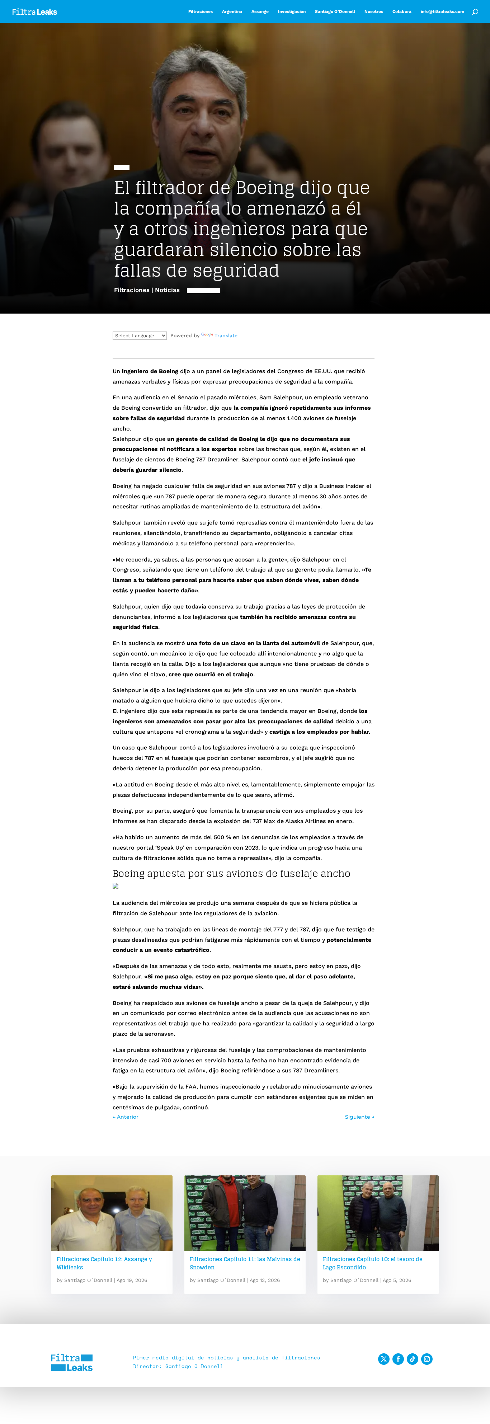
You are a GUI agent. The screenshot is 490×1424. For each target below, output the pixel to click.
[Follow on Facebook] (398, 1359)
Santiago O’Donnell (335, 11)
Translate (226, 335)
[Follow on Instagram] (427, 1359)
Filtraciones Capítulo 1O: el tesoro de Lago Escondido (373, 1263)
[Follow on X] (384, 1359)
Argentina (232, 11)
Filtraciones (200, 11)
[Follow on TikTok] (412, 1359)
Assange (260, 11)
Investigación (292, 11)
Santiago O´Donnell (88, 1280)
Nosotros (373, 11)
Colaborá (401, 11)
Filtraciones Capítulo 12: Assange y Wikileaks (104, 1263)
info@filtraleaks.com (442, 11)
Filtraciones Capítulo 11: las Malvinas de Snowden (245, 1263)
